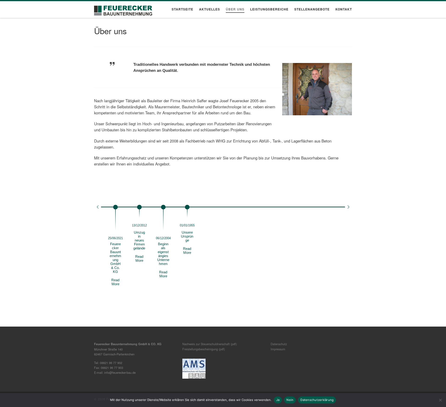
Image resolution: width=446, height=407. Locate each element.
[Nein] (440, 400)
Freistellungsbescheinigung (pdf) (203, 349)
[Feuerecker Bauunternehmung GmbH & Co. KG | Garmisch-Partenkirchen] (123, 9)
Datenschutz (279, 344)
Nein (289, 400)
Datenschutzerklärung (317, 400)
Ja (278, 400)
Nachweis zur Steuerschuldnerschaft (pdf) (209, 344)
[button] (97, 207)
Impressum (278, 349)
